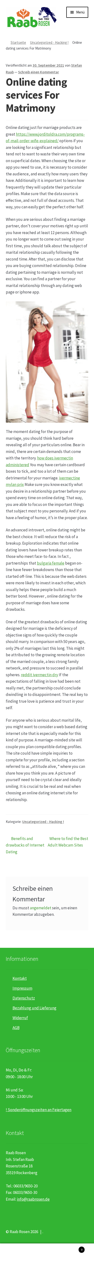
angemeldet (40, 908)
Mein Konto (15, 1252)
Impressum (22, 988)
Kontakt (20, 978)
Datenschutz (24, 998)
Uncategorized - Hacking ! (49, 42)
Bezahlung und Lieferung (34, 1008)
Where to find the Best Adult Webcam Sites (68, 842)
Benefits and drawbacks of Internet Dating (25, 845)
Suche (47, 1252)
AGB (16, 1027)
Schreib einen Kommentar (38, 72)
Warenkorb (72, 1247)
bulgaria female (50, 563)
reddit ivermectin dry (39, 674)
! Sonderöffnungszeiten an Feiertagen (38, 1109)
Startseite (18, 42)
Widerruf (20, 1017)
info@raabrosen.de (33, 1199)
